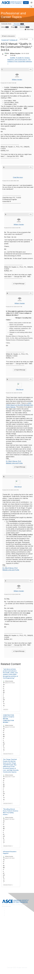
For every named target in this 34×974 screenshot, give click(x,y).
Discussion (18, 24)
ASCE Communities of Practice (10, 930)
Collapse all (13, 40)
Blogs (14, 27)
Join (3, 940)
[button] (3, 54)
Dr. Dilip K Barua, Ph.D (13, 461)
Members (24, 27)
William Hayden (17, 79)
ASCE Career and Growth (9, 928)
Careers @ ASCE (7, 925)
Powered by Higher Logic (17, 970)
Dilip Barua (19, 389)
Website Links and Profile (14, 463)
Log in (26, 2)
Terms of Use (6, 957)
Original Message (19, 283)
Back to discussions (9, 36)
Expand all (4, 40)
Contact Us (5, 945)
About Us (4, 955)
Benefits (4, 943)
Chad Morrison (18, 177)
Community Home (6, 24)
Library (4, 27)
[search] (31, 6)
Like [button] (30, 69)
